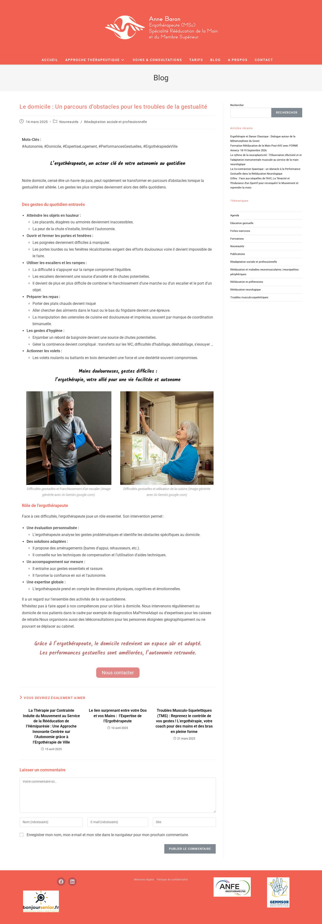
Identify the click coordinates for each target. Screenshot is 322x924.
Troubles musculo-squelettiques (249, 297)
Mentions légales (144, 879)
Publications (237, 254)
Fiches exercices (240, 231)
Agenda (234, 215)
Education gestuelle (241, 223)
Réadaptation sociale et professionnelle (115, 122)
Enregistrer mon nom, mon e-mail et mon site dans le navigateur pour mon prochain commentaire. (108, 835)
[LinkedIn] (72, 881)
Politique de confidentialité (172, 879)
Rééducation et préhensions (246, 281)
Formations (237, 238)
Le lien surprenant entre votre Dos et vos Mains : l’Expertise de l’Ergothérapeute (118, 715)
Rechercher (237, 105)
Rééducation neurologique (245, 289)
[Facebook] (61, 881)
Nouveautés (68, 122)
